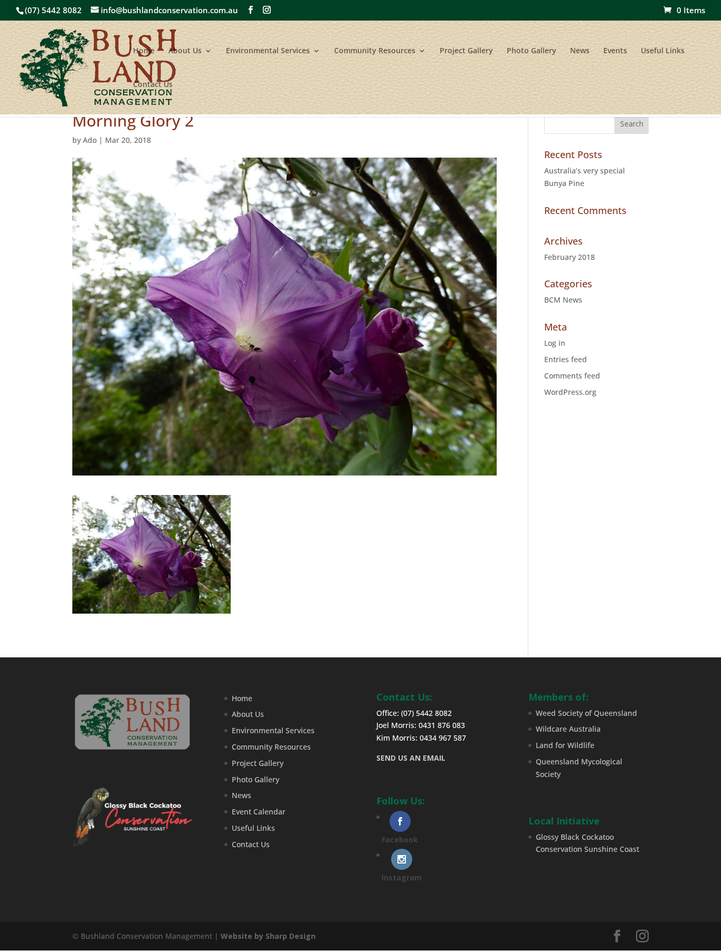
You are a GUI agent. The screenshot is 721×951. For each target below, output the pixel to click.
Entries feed (565, 359)
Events (615, 51)
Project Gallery (466, 51)
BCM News (563, 300)
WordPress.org (570, 392)
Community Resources (374, 51)
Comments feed (572, 376)
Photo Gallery (531, 51)
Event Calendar (259, 812)
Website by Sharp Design (268, 936)
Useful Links (663, 51)
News (580, 51)
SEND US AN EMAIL (410, 758)
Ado (90, 140)
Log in (554, 343)
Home (144, 51)
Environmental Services (268, 51)
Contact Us (153, 85)
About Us (185, 51)
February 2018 (569, 257)
